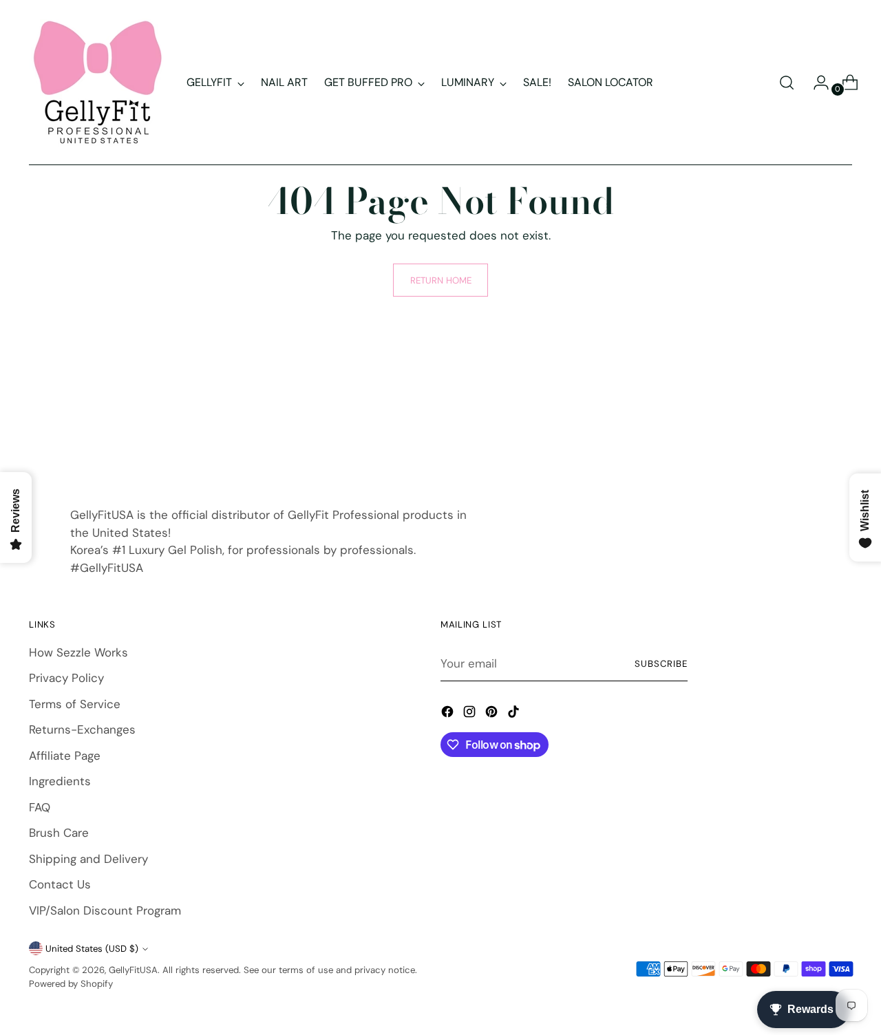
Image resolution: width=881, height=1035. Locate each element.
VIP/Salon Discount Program (105, 910)
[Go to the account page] (815, 82)
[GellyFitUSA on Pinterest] (493, 714)
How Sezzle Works (78, 652)
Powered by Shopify (71, 984)
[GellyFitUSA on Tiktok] (515, 714)
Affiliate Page (64, 755)
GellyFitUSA (133, 970)
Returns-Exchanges (82, 729)
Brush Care (59, 832)
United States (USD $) (91, 948)
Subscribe (661, 664)
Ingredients (60, 781)
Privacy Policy (66, 677)
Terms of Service (74, 704)
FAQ (39, 807)
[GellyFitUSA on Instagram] (471, 714)
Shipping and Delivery (88, 858)
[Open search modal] (786, 82)
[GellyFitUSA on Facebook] (448, 714)
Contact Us (60, 884)
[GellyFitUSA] (98, 82)
